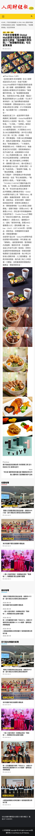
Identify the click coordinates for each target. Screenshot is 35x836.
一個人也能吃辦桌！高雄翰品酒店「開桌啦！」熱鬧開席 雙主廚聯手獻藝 (16, 612)
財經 (16, 505)
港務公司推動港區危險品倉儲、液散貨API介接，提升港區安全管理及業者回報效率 (17, 597)
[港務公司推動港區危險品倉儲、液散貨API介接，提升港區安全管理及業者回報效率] (17, 497)
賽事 (16, 760)
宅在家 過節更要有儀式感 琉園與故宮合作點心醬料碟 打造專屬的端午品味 (18, 472)
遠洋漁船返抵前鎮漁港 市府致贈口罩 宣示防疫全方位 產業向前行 (17, 464)
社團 (12, 538)
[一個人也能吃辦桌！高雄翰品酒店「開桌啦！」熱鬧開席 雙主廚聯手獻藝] (17, 561)
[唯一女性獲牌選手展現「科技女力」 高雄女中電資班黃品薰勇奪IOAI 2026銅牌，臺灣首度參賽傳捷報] (17, 752)
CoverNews (16, 833)
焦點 (12, 32)
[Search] (31, 16)
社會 (12, 505)
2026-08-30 (7, 515)
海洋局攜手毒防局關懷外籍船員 (13, 543)
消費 (8, 32)
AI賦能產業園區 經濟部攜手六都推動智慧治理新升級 (17, 632)
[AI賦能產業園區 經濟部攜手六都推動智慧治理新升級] (17, 787)
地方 (4, 32)
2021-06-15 (7, 48)
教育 (8, 760)
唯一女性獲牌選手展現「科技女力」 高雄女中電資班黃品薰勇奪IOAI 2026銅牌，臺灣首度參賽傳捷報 (17, 622)
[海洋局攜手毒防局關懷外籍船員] (17, 530)
